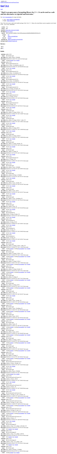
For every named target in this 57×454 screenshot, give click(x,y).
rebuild (17, 60)
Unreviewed (10, 2)
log (15, 60)
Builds (2, 2)
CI (4, 2)
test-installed (21, 248)
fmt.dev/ (9, 38)
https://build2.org (11, 20)
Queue (14, 2)
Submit (6, 2)
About (17, 2)
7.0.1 (7, 6)
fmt (2, 6)
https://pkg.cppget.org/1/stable (12, 30)
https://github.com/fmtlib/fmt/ (13, 19)
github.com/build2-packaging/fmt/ (15, 39)
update (11, 60)
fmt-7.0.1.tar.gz (9, 31)
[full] (2, 9)
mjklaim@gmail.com (12, 41)
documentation (7, 17)
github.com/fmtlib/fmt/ (13, 36)
